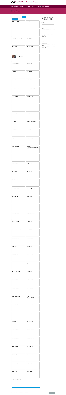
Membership (16, 6)
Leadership (21, 6)
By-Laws (25, 6)
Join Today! (43, 22)
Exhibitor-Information (45, 6)
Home (12, 6)
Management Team (44, 36)
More (25, 387)
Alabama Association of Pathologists (24, 1)
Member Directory (33, 6)
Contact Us (39, 6)
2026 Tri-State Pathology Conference (47, 17)
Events (29, 6)
